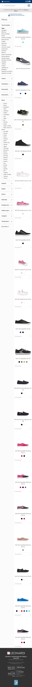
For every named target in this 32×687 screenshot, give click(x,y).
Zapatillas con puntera (7, 71)
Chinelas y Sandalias (6, 37)
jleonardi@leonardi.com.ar (16, 663)
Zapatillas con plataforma (5, 68)
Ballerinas (4, 32)
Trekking (4, 64)
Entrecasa (4, 45)
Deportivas (4, 43)
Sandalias (4, 62)
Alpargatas (4, 30)
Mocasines (4, 50)
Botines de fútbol (6, 34)
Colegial (3, 41)
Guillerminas (5, 49)
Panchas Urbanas (5, 58)
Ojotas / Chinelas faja (6, 54)
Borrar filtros (5, 226)
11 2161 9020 (20, 672)
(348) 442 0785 (21, 667)
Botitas (3, 35)
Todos (3, 28)
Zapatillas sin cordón (6, 73)
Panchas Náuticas (6, 56)
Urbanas (3, 65)
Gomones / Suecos (6, 47)
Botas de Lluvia (5, 39)
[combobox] (23, 46)
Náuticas (4, 52)
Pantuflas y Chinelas (6, 60)
